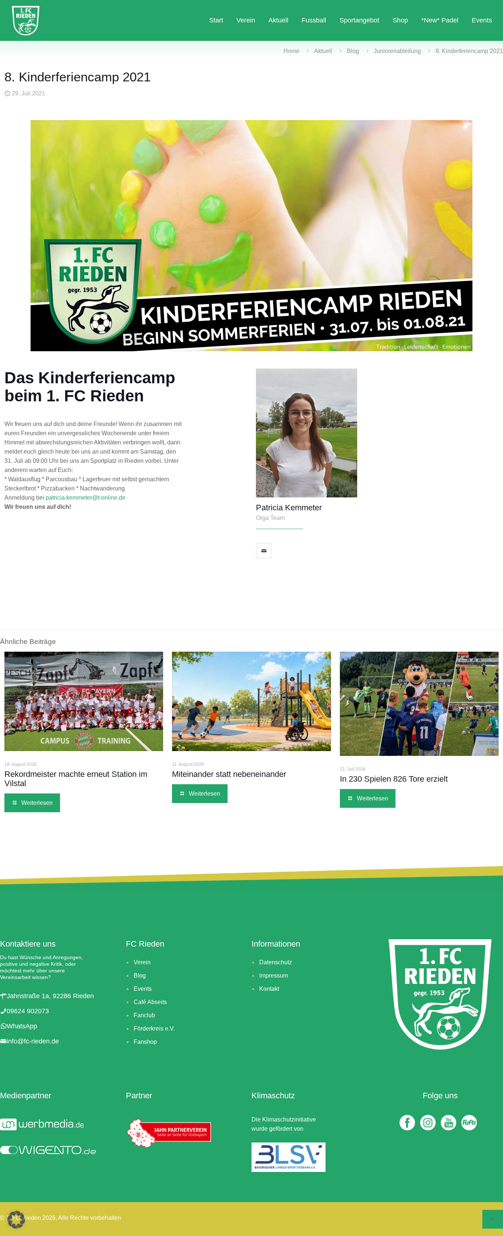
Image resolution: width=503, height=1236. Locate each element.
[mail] (264, 551)
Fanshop (145, 1042)
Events (143, 989)
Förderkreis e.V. (154, 1028)
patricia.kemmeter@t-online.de (86, 497)
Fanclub (144, 1015)
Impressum (273, 975)
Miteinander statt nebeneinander (230, 774)
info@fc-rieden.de (33, 1041)
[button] (16, 1220)
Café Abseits (150, 1002)
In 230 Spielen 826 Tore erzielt (396, 778)
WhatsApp (22, 1026)
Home (291, 51)
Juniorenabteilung (397, 51)
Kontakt (269, 989)
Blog (353, 51)
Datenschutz (275, 962)
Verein (142, 962)
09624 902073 (28, 1011)
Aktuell (323, 51)
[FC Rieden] (25, 20)
